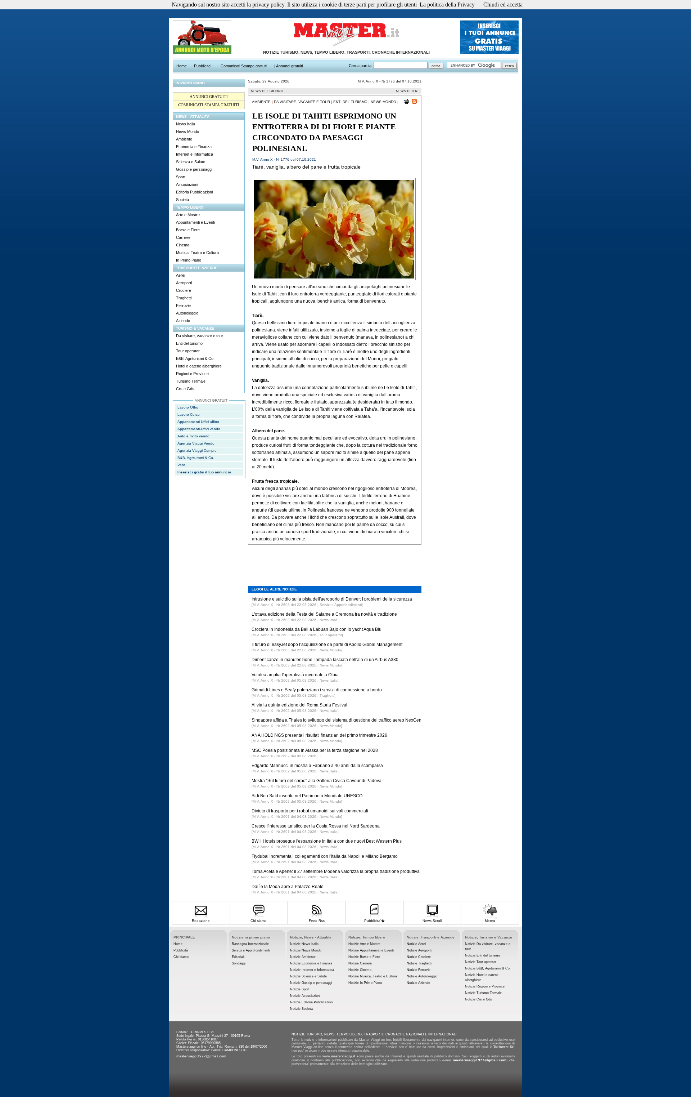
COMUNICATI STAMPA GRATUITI (208, 105)
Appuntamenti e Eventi (195, 222)
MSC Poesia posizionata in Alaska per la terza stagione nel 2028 (315, 750)
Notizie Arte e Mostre (364, 944)
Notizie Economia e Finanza (311, 963)
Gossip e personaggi (194, 169)
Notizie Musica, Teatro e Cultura (372, 976)
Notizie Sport (300, 989)
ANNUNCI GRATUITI (209, 96)
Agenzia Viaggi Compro (197, 450)
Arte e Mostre (188, 215)
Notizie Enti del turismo (482, 955)
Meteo (490, 921)
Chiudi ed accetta (503, 4)
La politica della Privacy (447, 4)
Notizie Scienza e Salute (308, 976)
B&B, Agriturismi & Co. (195, 358)
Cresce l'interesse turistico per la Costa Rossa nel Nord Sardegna (316, 826)
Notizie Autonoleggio (422, 976)
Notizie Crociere (419, 957)
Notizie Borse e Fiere (364, 957)
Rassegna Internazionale (250, 944)
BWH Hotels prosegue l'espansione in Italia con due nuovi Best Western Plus (327, 841)
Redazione (201, 921)
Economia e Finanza (194, 146)
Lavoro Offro (187, 407)
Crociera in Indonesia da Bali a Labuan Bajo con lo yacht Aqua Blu (316, 629)
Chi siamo (258, 921)
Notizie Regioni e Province (485, 986)
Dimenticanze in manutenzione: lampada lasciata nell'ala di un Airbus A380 (325, 659)
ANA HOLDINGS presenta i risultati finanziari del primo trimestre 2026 (319, 735)
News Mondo (187, 131)
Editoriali (238, 957)
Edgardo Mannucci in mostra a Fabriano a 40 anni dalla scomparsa (317, 765)
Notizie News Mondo (305, 950)
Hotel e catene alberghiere (199, 366)
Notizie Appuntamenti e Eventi (371, 950)
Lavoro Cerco (188, 414)
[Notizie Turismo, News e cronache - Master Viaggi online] (346, 46)
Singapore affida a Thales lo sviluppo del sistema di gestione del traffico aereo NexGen (336, 720)
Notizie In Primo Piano (365, 983)
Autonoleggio (187, 313)
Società (182, 199)
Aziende (183, 320)
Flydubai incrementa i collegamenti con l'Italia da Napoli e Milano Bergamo (325, 856)
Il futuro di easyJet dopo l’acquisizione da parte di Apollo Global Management (327, 644)
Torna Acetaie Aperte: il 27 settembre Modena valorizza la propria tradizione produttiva (336, 871)
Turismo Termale (191, 381)
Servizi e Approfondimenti (251, 950)
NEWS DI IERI (407, 91)
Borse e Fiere (188, 230)
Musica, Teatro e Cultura (197, 252)
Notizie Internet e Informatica (312, 970)
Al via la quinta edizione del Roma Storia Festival (299, 705)
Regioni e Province (192, 373)
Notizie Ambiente (303, 957)
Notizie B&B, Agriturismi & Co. (488, 968)
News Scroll (432, 921)
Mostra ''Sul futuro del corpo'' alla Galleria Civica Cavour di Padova (316, 780)
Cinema (182, 245)
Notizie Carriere (360, 963)
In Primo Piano (188, 260)
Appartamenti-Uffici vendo (198, 429)
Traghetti (183, 298)
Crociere (183, 290)
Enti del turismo (189, 343)
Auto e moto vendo (193, 436)
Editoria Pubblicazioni (194, 192)
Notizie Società (301, 1009)
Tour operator (188, 351)
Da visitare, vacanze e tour (199, 336)
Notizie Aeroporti (419, 950)
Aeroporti (184, 283)
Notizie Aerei (416, 944)
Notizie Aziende (418, 983)
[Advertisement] (334, 560)
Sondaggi (238, 963)
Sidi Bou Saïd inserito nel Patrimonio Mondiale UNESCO (307, 795)
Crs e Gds (185, 389)
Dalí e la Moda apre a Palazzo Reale (288, 886)
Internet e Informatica (194, 154)
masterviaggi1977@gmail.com (201, 1056)
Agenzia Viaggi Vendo (195, 443)
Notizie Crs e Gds (478, 999)
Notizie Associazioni (305, 996)
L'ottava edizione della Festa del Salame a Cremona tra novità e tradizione (324, 614)
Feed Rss (317, 921)
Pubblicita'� (374, 921)
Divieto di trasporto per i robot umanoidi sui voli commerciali (310, 810)
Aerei (180, 275)
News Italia (185, 124)
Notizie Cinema (359, 970)
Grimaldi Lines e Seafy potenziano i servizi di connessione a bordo (317, 689)
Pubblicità (180, 950)
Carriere (183, 237)
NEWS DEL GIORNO (267, 91)
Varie (181, 465)
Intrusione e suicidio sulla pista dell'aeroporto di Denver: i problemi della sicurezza (332, 599)
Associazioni (187, 184)
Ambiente (184, 139)
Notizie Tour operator (480, 962)
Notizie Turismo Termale (483, 993)
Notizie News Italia (304, 944)
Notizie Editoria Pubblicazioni (311, 1002)
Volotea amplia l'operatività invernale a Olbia (295, 674)
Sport (180, 177)
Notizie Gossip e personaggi (311, 983)
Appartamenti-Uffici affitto (198, 422)
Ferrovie (183, 305)
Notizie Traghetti (419, 963)
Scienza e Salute (190, 162)
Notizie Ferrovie (418, 970)
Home (177, 944)
